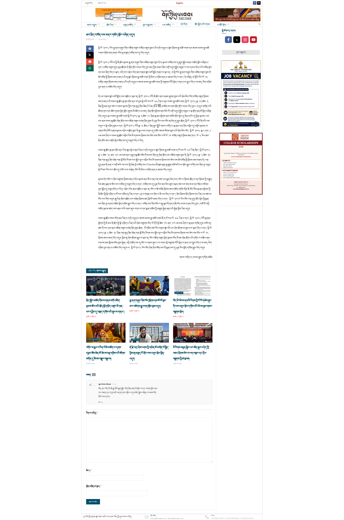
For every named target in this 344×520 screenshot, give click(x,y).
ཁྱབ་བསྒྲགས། (148, 25)
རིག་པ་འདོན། (92, 413)
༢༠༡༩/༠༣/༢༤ (102, 39)
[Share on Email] (90, 61)
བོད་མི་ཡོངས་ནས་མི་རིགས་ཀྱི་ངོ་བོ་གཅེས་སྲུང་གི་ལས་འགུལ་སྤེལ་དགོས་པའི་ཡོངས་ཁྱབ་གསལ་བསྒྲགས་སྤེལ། (192, 306)
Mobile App (92, 293)
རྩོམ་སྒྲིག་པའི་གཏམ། (202, 24)
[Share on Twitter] (90, 55)
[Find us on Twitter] (259, 3)
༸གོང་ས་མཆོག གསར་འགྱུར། (94, 339)
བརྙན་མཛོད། (128, 25)
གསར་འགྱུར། (92, 25)
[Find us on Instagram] (245, 39)
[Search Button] (259, 25)
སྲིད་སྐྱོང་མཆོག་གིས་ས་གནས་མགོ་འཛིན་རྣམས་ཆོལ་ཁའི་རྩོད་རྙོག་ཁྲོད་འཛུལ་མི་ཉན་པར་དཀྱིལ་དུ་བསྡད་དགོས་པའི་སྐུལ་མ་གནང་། (105, 306)
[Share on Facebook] (90, 49)
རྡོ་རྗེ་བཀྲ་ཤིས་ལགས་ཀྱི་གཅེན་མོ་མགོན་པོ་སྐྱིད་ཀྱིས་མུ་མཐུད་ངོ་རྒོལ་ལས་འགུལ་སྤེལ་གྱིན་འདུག (149, 353)
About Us (102, 3)
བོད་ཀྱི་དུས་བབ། (90, 39)
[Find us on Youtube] (253, 39)
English (179, 3)
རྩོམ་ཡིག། (110, 25)
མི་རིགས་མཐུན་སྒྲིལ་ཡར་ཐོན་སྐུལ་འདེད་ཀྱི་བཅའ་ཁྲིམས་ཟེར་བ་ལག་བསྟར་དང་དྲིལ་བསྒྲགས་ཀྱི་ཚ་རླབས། (191, 353)
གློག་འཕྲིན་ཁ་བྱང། (94, 486)
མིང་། (89, 470)
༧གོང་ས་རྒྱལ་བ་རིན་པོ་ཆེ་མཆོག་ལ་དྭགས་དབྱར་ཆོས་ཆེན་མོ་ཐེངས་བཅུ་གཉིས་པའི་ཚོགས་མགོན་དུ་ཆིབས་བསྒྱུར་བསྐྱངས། (105, 353)
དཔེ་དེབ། (184, 24)
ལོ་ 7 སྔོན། (114, 384)
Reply (102, 402)
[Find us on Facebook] (254, 3)
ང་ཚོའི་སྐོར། (221, 25)
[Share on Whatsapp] (90, 68)
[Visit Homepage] (177, 15)
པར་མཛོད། (166, 25)
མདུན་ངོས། (89, 3)
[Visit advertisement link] (118, 15)
